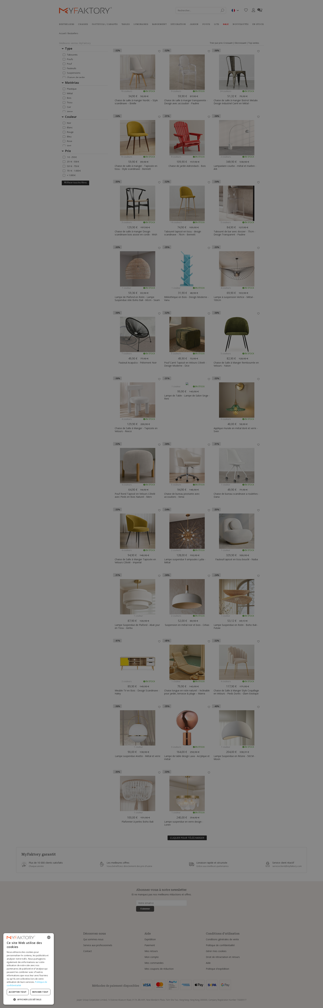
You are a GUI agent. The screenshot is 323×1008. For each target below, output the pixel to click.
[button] (28, 999)
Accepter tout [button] (17, 992)
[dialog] (28, 969)
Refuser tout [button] (40, 992)
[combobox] (48, 937)
